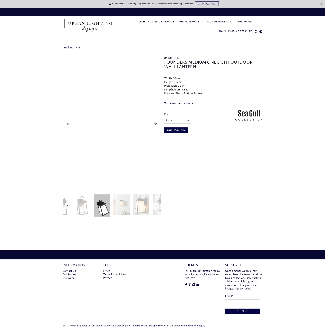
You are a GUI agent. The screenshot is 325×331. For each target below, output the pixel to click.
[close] (321, 4)
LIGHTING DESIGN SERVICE (156, 21)
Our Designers (218, 21)
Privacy (107, 278)
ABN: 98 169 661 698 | (137, 325)
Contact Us (207, 4)
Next (78, 47)
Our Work (244, 21)
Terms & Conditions (114, 274)
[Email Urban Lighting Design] (197, 285)
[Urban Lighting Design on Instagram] (193, 285)
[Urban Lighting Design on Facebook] (186, 285)
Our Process (70, 274)
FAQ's (106, 271)
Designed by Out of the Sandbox (166, 325)
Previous (68, 47)
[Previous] (68, 123)
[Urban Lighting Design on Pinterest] (189, 285)
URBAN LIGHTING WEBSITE (234, 31)
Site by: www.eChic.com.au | (111, 325)
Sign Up (242, 311)
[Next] (155, 123)
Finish (167, 114)
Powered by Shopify (194, 325)
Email (229, 296)
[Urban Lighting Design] (89, 26)
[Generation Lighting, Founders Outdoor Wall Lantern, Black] (112, 123)
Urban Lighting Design (83, 325)
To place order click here (178, 103)
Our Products (188, 21)
